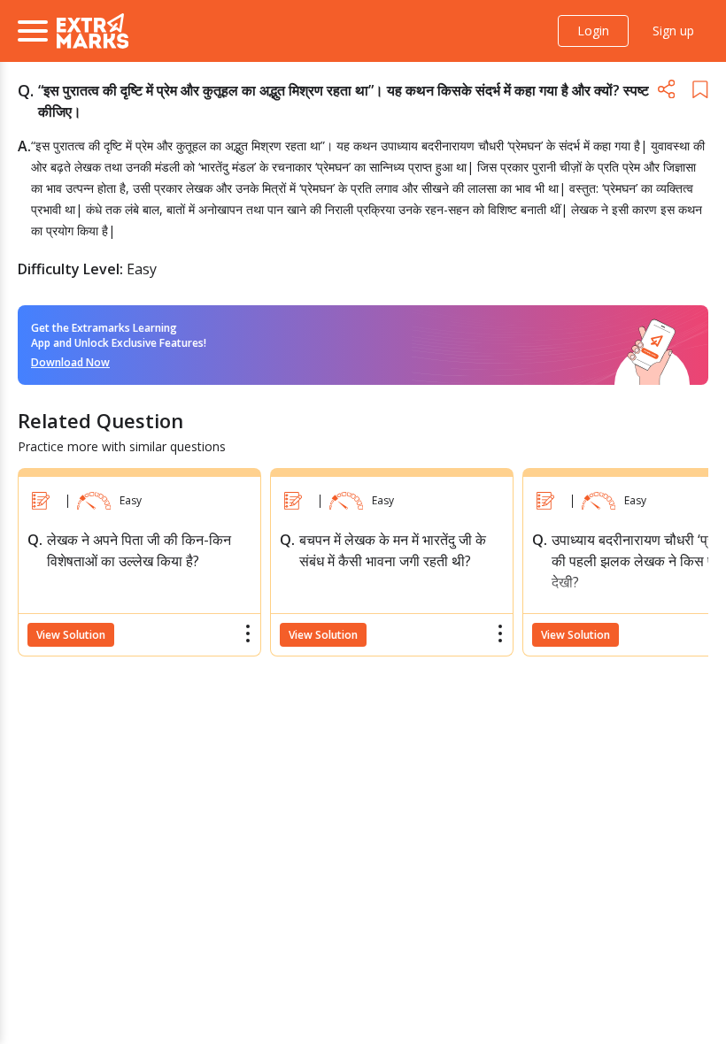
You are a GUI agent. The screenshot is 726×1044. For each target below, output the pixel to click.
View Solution (70, 634)
